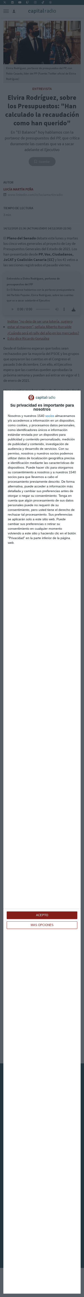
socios (49, 415)
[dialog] (42, 842)
